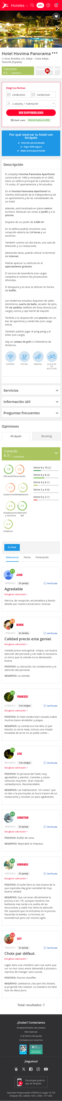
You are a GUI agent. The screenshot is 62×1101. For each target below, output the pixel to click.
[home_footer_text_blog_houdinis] (16, 1069)
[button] (56, 16)
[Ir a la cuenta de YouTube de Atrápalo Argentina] (46, 1069)
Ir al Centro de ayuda (31, 1036)
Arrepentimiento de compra (31, 1027)
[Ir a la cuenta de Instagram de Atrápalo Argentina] (38, 1069)
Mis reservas (31, 1032)
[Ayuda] (48, 5)
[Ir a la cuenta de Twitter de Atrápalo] (24, 1069)
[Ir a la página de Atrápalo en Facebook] (31, 1069)
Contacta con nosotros (31, 1040)
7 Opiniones (15, 72)
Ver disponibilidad (31, 112)
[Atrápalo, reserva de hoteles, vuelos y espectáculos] (5, 5)
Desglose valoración (15, 594)
